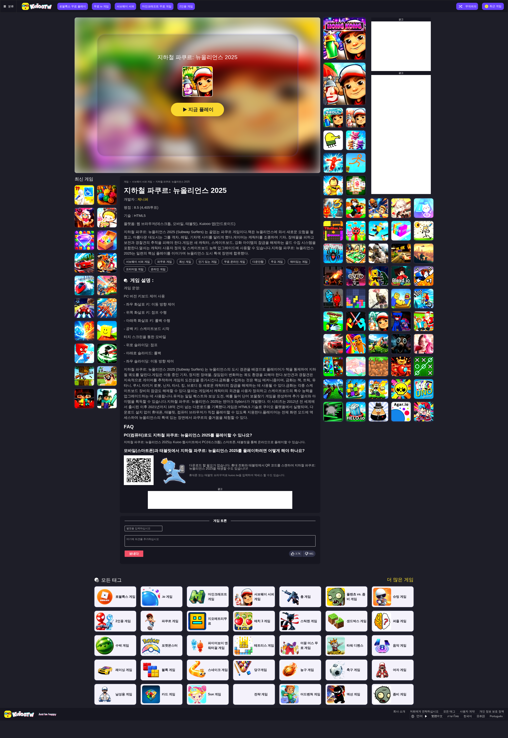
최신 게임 (185, 261)
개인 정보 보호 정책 (491, 711)
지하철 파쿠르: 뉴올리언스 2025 (173, 181)
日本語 (481, 716)
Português (496, 716)
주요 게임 (277, 261)
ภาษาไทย (453, 716)
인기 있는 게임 (207, 261)
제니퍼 (143, 199)
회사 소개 (399, 711)
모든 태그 (449, 711)
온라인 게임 (158, 269)
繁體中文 (437, 716)
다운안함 (258, 261)
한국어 (468, 716)
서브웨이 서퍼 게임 (142, 181)
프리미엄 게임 (134, 269)
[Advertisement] (220, 500)
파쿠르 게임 (164, 261)
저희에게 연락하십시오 (424, 711)
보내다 (134, 553)
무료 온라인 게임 (234, 261)
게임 (126, 181)
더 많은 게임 (400, 579)
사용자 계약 (467, 711)
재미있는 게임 (299, 261)
